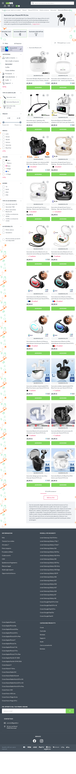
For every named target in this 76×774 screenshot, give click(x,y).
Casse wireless (10, 70)
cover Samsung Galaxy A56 (48, 577)
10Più (4, 87)
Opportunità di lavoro (9, 573)
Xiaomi (24, 10)
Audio (42, 642)
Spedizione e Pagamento (9, 563)
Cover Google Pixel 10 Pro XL (48, 605)
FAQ (3, 538)
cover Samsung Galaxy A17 (48, 595)
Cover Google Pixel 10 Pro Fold (49, 602)
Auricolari (53, 10)
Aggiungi (38, 87)
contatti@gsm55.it (12, 723)
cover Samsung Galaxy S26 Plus (49, 552)
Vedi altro (50, 497)
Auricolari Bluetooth (64, 10)
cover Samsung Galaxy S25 (48, 559)
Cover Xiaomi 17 (6, 665)
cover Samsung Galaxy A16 (48, 598)
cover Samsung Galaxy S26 (48, 548)
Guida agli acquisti (7, 570)
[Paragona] (43, 53)
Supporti (42, 638)
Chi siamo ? (5, 545)
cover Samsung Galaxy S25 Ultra (50, 566)
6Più (4, 151)
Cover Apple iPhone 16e (9, 626)
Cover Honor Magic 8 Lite (9, 697)
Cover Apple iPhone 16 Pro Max (11, 636)
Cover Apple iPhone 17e (9, 643)
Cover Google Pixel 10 (46, 616)
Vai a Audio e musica (12, 61)
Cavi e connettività (46, 645)
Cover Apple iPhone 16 (8, 622)
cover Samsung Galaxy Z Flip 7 (49, 541)
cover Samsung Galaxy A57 (48, 580)
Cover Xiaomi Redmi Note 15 (10, 676)
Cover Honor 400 (7, 690)
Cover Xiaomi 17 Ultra (8, 668)
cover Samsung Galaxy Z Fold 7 (49, 545)
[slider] (3, 122)
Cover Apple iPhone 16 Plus (10, 629)
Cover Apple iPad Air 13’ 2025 (11, 658)
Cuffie (7, 67)
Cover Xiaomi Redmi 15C (9, 672)
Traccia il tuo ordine (8, 541)
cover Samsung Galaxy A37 (48, 587)
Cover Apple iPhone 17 (8, 640)
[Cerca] (33, 3)
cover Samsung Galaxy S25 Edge (50, 570)
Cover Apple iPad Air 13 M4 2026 (12, 661)
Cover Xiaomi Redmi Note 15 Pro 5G (12, 679)
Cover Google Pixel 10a (47, 612)
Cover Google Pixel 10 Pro (47, 609)
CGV (3, 559)
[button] (38, 166)
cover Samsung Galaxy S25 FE (49, 573)
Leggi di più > (36, 24)
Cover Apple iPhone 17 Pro (10, 651)
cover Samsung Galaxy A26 (48, 591)
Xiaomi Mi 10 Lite (33, 10)
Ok (70, 711)
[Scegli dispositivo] (20, 49)
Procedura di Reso (7, 552)
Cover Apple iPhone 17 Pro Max (11, 654)
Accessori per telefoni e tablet (11, 10)
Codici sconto (6, 555)
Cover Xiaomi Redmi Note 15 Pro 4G (12, 683)
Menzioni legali (6, 566)
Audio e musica (44, 10)
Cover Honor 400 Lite (8, 693)
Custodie (43, 631)
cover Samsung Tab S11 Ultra (48, 538)
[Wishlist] (13, 6)
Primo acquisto (6, 548)
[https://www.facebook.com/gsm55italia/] (34, 741)
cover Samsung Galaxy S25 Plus (49, 563)
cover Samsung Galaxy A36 (48, 584)
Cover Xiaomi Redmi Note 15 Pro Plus (13, 686)
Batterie (42, 634)
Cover (42, 627)
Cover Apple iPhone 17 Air (9, 647)
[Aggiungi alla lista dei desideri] (47, 53)
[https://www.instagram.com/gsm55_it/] (41, 741)
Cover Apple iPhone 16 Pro (10, 633)
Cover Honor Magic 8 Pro (9, 701)
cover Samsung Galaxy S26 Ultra (50, 555)
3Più (4, 177)
